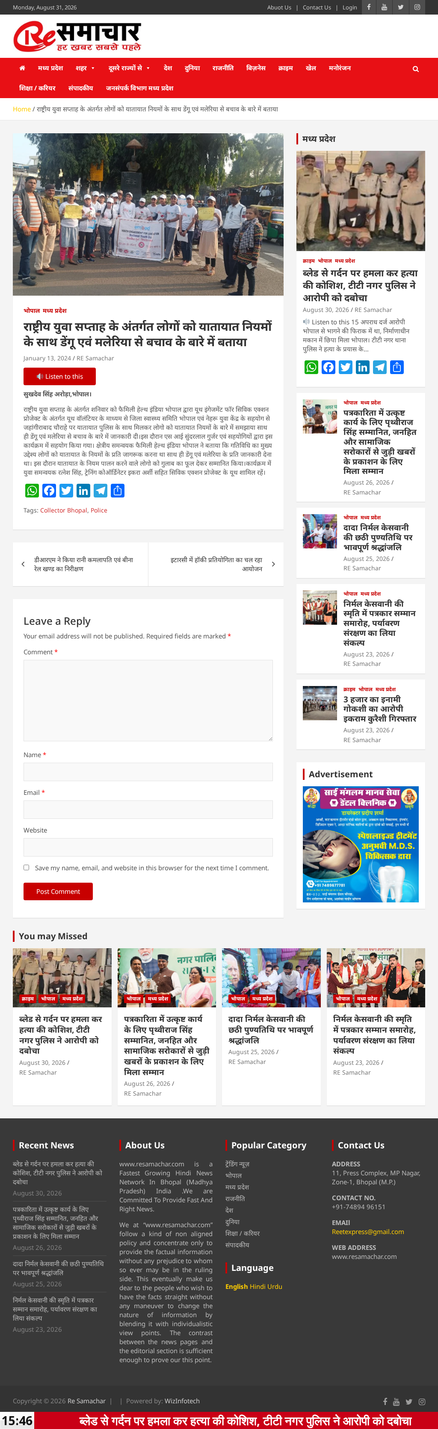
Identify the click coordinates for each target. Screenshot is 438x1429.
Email (34, 792)
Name (35, 754)
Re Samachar (87, 1400)
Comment (41, 651)
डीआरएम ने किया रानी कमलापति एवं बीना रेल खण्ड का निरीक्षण (83, 564)
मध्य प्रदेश (50, 67)
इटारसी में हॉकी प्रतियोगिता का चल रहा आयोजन (216, 564)
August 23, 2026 (366, 654)
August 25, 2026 (366, 558)
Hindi (258, 1286)
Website (35, 830)
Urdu (274, 1286)
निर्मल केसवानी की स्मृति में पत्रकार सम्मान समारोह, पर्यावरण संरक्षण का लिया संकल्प (379, 623)
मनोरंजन (340, 67)
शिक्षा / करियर (37, 88)
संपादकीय (80, 88)
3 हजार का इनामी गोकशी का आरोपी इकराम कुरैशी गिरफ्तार (379, 709)
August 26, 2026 (366, 482)
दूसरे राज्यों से (125, 67)
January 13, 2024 (47, 358)
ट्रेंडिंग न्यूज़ (237, 1163)
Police (99, 510)
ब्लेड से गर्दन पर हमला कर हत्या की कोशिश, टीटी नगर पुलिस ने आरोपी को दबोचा (360, 284)
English (236, 1286)
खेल (311, 67)
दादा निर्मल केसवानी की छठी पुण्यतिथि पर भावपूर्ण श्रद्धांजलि (377, 537)
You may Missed (53, 936)
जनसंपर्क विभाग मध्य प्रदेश (139, 88)
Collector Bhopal (63, 510)
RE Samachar (95, 358)
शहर (81, 67)
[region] (361, 844)
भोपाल (32, 310)
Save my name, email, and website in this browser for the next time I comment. (152, 867)
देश (168, 67)
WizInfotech (182, 1400)
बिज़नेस (256, 67)
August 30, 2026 (326, 310)
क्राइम (285, 67)
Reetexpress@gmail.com (368, 1231)
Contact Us (317, 7)
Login (350, 7)
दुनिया (192, 67)
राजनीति (223, 67)
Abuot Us (279, 7)
